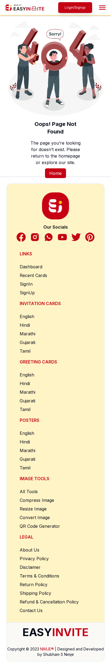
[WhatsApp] (48, 237)
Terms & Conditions (39, 576)
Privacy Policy (34, 558)
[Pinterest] (90, 237)
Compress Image (37, 500)
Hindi (25, 325)
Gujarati (27, 342)
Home (55, 173)
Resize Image (33, 509)
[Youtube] (62, 237)
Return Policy (33, 584)
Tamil (25, 351)
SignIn (26, 284)
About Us (29, 550)
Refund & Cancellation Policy (49, 601)
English (27, 316)
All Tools (29, 491)
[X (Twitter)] (76, 237)
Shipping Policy (35, 593)
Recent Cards (33, 275)
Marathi (27, 333)
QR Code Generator (40, 526)
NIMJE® (47, 649)
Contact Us (31, 610)
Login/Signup (75, 7)
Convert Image (35, 517)
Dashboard (31, 266)
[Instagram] (35, 237)
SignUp (27, 292)
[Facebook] (21, 237)
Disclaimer (30, 567)
